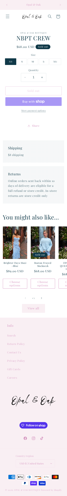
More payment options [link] (33, 110)
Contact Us (14, 352)
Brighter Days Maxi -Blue (15, 264)
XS (12, 62)
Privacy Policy (16, 360)
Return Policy (16, 344)
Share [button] (35, 125)
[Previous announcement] (7, 5)
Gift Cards (13, 369)
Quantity (33, 70)
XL (57, 62)
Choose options (14, 283)
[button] (7, 16)
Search (11, 335)
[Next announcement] (60, 5)
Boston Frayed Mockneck (42, 264)
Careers (12, 377)
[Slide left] (25, 298)
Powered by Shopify (51, 490)
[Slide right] (42, 298)
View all (33, 308)
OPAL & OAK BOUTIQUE (27, 490)
